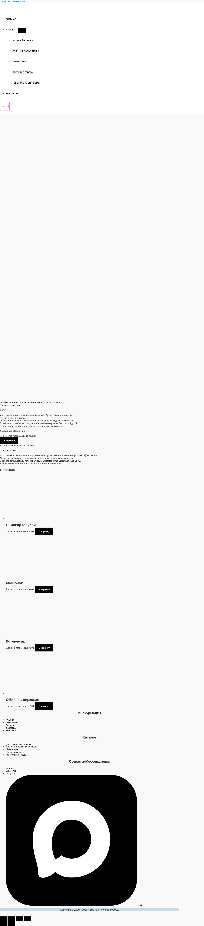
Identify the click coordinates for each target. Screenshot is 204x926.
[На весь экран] (11, 918)
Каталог (11, 30)
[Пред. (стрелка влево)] (3, 923)
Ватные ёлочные (23, 40)
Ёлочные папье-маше (26, 51)
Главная (11, 19)
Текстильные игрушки (26, 83)
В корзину (9, 440)
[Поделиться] (19, 918)
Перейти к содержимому (12, 1)
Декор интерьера (23, 72)
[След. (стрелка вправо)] (11, 923)
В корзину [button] (44, 531)
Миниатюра (19, 61)
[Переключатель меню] (22, 30)
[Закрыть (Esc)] (27, 918)
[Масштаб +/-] (3, 918)
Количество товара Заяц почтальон (18, 435)
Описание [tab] (11, 450)
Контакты (12, 93)
